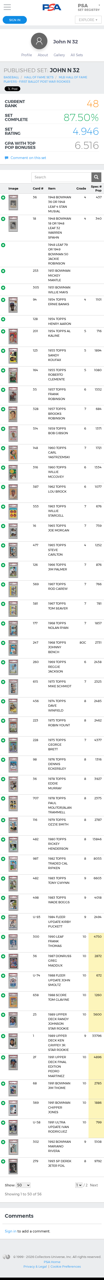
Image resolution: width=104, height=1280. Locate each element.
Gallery (59, 55)
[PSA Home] (52, 7)
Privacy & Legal (35, 1266)
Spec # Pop (96, 188)
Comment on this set (28, 158)
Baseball (11, 77)
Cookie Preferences (66, 1266)
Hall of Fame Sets (38, 77)
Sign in (10, 1231)
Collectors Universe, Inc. (53, 1257)
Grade (81, 188)
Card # (38, 188)
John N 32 (65, 42)
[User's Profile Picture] (39, 41)
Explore (88, 19)
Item (51, 188)
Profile (26, 55)
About (43, 55)
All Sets (77, 55)
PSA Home (52, 1262)
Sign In (15, 20)
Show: (10, 1185)
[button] (89, 7)
